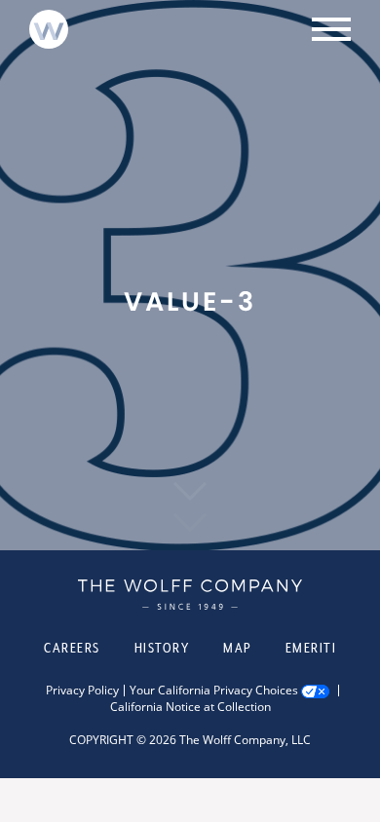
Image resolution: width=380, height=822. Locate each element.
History (162, 647)
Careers (72, 647)
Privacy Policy (82, 690)
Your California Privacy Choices (214, 690)
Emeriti (311, 647)
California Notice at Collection (190, 707)
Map (237, 647)
